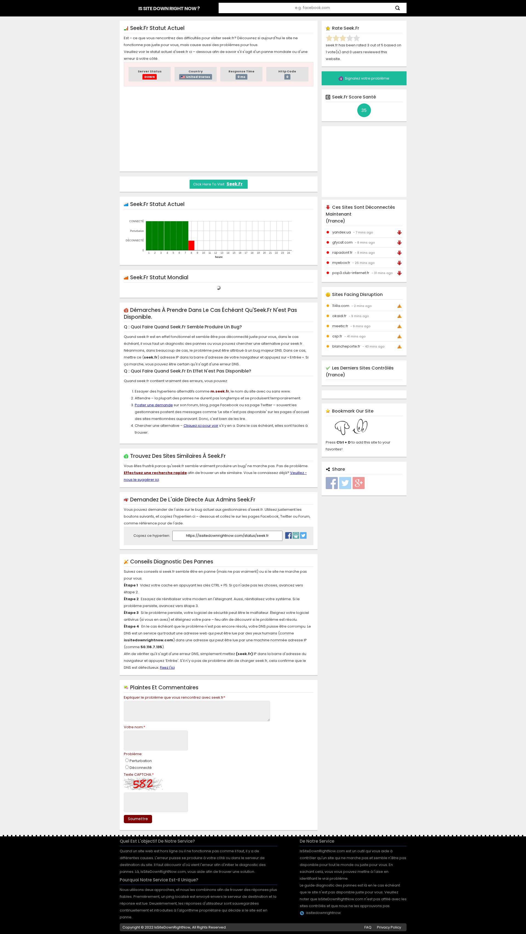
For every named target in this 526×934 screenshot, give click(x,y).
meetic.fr (340, 326)
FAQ (367, 927)
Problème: (133, 754)
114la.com (340, 305)
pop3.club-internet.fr (350, 272)
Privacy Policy (389, 927)
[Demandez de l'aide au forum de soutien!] (296, 534)
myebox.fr (341, 262)
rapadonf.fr (342, 252)
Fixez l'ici (167, 667)
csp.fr (337, 336)
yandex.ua (341, 232)
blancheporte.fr (346, 346)
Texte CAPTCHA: (139, 774)
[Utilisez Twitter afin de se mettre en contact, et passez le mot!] (303, 534)
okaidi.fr (339, 315)
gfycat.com (342, 242)
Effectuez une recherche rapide (155, 472)
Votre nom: (134, 727)
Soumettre (138, 819)
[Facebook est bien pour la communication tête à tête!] (288, 534)
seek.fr (235, 184)
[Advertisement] (219, 129)
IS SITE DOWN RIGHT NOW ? (169, 8)
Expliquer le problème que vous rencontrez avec (174, 697)
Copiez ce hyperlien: (152, 535)
